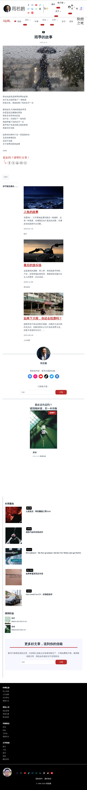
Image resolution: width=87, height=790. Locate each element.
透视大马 (6, 701)
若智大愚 (6, 714)
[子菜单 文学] (52, 25)
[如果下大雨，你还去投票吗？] (43, 304)
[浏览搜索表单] (77, 8)
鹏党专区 (6, 759)
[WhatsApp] (36, 9)
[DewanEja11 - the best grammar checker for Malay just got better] (43, 548)
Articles (29, 549)
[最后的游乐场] (43, 250)
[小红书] (32, 13)
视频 (19, 21)
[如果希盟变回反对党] (43, 569)
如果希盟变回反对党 (34, 574)
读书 (63, 21)
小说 (4, 750)
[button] (74, 7)
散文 (4, 746)
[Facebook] (28, 5)
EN (81, 9)
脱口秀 (29, 508)
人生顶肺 (6, 694)
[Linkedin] (32, 9)
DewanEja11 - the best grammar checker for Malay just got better (53, 553)
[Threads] (40, 9)
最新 (71, 21)
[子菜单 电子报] (58, 7)
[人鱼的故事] (43, 197)
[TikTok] (40, 5)
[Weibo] (28, 13)
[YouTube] (36, 5)
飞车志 (29, 529)
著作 (53, 4)
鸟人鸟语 (30, 570)
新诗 (4, 753)
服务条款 (48, 779)
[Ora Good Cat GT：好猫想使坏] (43, 590)
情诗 (6, 177)
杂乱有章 (6, 711)
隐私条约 (39, 779)
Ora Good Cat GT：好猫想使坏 (39, 594)
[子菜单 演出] (25, 25)
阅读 (4, 756)
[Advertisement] (43, 480)
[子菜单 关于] (56, 16)
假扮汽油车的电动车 (34, 532)
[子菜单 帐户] (70, 13)
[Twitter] (28, 9)
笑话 (4, 727)
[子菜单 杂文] (42, 25)
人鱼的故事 (31, 212)
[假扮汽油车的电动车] (43, 528)
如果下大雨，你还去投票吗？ (43, 318)
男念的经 (6, 717)
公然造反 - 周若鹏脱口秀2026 (38, 511)
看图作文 (6, 736)
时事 (37, 21)
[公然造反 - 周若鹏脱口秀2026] (43, 507)
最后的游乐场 (32, 265)
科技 (4, 730)
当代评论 (6, 698)
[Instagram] (32, 5)
